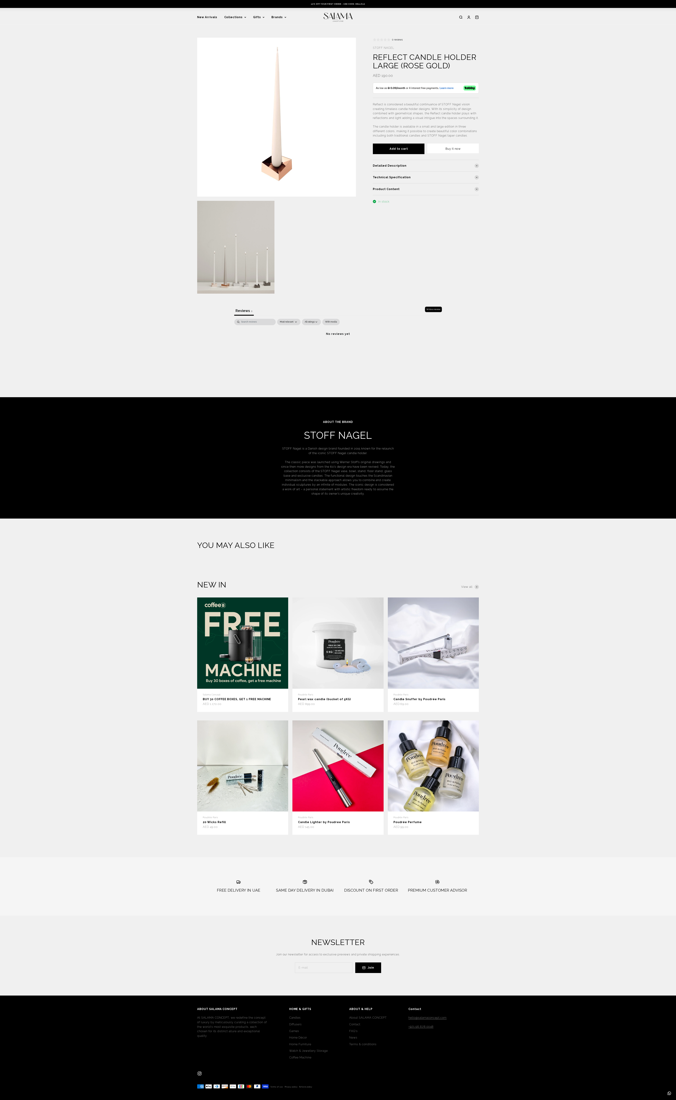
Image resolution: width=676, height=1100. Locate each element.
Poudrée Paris (305, 694)
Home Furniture (300, 1044)
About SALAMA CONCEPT (368, 1017)
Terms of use (276, 1087)
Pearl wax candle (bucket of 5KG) (324, 699)
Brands (277, 17)
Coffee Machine (300, 1057)
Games (294, 1031)
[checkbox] (331, 322)
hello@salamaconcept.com (427, 1017)
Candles (295, 1017)
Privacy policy (291, 1087)
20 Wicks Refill (214, 822)
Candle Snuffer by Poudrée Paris (419, 699)
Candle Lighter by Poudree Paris (324, 822)
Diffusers (295, 1024)
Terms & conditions (362, 1044)
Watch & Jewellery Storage (308, 1050)
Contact (354, 1024)
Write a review (433, 309)
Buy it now (453, 148)
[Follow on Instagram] (199, 1073)
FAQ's (353, 1031)
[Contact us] (669, 1093)
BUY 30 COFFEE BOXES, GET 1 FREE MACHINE (237, 699)
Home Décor (298, 1037)
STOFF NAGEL (383, 47)
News (353, 1037)
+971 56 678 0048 (420, 1026)
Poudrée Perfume (407, 822)
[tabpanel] (338, 346)
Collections (233, 17)
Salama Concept (212, 694)
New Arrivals (207, 17)
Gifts (257, 17)
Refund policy (305, 1087)
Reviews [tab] (244, 311)
